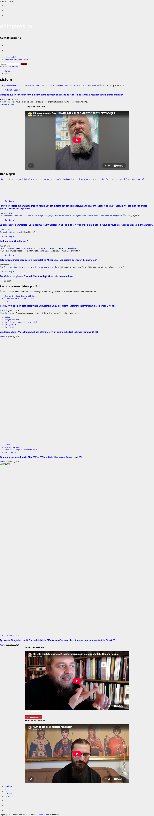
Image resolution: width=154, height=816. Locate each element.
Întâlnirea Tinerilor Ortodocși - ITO (19, 298)
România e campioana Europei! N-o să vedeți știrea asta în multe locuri (30, 267)
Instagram (9, 796)
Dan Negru (9, 201)
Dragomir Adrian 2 (12, 319)
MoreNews (42, 815)
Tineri (7, 301)
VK (6, 791)
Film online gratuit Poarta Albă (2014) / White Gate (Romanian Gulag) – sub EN (41, 457)
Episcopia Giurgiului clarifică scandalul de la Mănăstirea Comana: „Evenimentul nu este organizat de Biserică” (57, 640)
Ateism (7, 317)
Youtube (8, 794)
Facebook (9, 786)
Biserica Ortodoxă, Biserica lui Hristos (20, 296)
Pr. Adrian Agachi (12, 635)
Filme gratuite (10, 324)
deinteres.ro (16, 26)
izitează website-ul (33, 717)
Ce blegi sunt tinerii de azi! (11, 232)
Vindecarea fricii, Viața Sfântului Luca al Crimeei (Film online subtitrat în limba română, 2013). (49, 332)
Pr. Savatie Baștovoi (13, 90)
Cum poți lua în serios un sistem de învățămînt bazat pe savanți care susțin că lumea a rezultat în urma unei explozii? (49, 85)
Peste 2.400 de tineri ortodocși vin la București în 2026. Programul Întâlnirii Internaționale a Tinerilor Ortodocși (58, 305)
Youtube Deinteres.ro (9, 66)
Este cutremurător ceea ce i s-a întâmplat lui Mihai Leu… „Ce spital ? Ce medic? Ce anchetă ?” (39, 248)
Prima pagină (10, 57)
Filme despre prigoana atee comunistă (21, 322)
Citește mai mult (7, 104)
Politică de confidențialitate (16, 59)
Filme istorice (10, 327)
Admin (3, 99)
